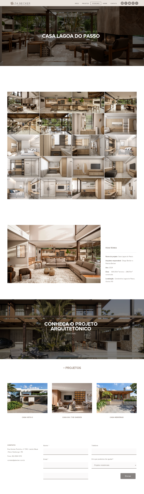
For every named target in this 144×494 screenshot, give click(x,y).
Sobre (105, 3)
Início (77, 3)
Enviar (128, 476)
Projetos (85, 3)
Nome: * (46, 446)
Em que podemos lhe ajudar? (102, 459)
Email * (45, 459)
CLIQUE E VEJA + (71, 333)
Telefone (95, 446)
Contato (113, 3)
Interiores (95, 3)
